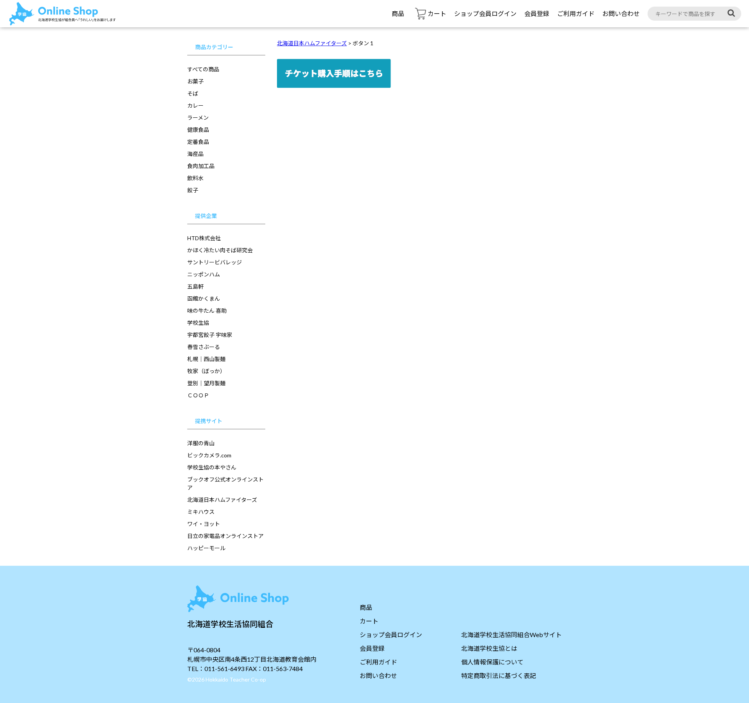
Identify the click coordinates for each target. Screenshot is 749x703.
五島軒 (195, 286)
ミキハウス (201, 511)
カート (369, 621)
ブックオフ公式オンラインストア (225, 483)
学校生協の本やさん (211, 467)
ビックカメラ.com (209, 455)
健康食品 (198, 129)
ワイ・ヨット (203, 524)
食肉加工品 (201, 166)
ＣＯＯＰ (198, 395)
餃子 (192, 190)
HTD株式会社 (204, 238)
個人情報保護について (492, 662)
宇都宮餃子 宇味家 (209, 334)
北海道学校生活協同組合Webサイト (511, 634)
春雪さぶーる (203, 347)
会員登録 (536, 13)
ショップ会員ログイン (485, 13)
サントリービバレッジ (214, 262)
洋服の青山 (201, 443)
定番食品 (198, 141)
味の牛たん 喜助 (207, 310)
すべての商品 (203, 69)
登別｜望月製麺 (206, 383)
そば (192, 93)
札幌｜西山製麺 (206, 359)
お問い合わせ (621, 13)
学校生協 (198, 322)
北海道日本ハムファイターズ (222, 499)
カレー (195, 105)
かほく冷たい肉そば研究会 (220, 250)
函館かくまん (203, 298)
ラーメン (198, 117)
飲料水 (195, 178)
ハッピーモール (206, 548)
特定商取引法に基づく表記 (498, 675)
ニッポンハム (203, 274)
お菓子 (195, 81)
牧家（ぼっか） (206, 371)
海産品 (195, 154)
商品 (398, 13)
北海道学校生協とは (489, 648)
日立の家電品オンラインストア (225, 536)
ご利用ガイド (576, 13)
